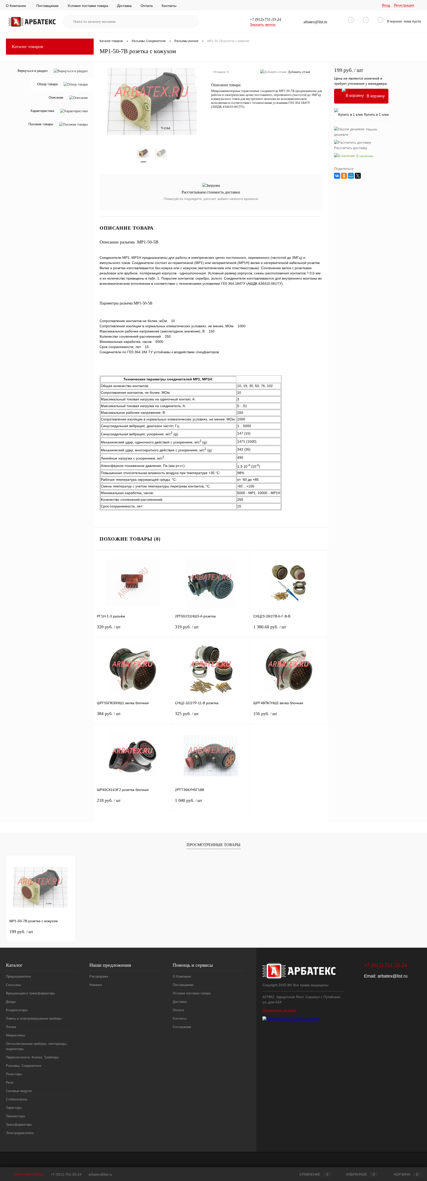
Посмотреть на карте (279, 1010)
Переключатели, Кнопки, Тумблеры (32, 1057)
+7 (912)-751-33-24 (66, 1174)
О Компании (16, 6)
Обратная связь (28, 1174)
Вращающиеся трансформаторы (30, 993)
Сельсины (13, 985)
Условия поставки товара (87, 6)
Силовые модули (19, 1091)
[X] (358, 176)
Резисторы (14, 1074)
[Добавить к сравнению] (199, 83)
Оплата (147, 6)
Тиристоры (14, 1108)
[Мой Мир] (351, 176)
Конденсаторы (16, 1010)
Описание (56, 98)
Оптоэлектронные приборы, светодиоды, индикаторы (36, 1046)
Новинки (95, 985)
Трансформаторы (19, 1124)
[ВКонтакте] (337, 176)
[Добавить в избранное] (199, 72)
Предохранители (18, 976)
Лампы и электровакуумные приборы (34, 1018)
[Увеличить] (152, 101)
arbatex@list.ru (392, 976)
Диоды (11, 1002)
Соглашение (182, 1027)
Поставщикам (47, 6)
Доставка (124, 6)
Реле (9, 1082)
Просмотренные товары (213, 845)
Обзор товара (47, 84)
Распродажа (98, 976)
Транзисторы (15, 1116)
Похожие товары (40, 124)
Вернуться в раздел (33, 71)
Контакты (169, 6)
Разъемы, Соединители (23, 1066)
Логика (11, 1027)
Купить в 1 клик (376, 114)
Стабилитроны (16, 1099)
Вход (386, 5)
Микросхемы (15, 1035)
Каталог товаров (27, 46)
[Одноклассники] (344, 176)
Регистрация (404, 5)
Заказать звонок (263, 24)
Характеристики (42, 111)
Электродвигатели (20, 1133)
